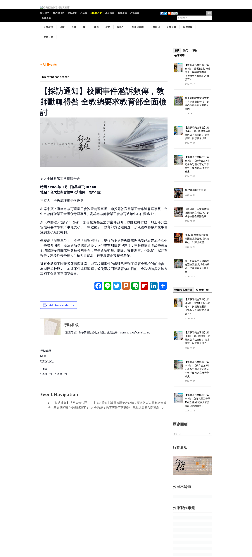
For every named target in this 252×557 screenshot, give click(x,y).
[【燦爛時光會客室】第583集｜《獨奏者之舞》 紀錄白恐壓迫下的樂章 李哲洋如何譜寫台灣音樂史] (178, 159)
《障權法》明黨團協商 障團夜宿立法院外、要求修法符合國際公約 (198, 212)
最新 (176, 50)
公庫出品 (46, 17)
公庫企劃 (171, 27)
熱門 (185, 50)
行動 (194, 50)
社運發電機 (138, 27)
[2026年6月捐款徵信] (178, 192)
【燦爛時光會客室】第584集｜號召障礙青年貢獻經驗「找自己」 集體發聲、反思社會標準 (197, 133)
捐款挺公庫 (96, 13)
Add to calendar (59, 305)
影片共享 (72, 13)
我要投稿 (122, 13)
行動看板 (134, 13)
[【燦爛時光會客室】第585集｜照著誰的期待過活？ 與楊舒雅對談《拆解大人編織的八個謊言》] (178, 67)
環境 (62, 27)
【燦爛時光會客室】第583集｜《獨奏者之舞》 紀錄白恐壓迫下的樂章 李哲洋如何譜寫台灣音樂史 (197, 164)
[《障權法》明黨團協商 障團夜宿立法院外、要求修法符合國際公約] (178, 211)
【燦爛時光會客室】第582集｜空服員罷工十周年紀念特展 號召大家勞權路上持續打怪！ (197, 400)
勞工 (85, 27)
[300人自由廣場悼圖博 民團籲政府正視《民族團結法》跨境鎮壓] (178, 237)
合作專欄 (187, 27)
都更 (108, 27)
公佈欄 (83, 13)
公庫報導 (48, 27)
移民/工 (121, 27)
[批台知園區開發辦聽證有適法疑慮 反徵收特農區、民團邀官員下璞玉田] (178, 263)
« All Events (48, 64)
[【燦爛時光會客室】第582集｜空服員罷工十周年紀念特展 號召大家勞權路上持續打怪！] (178, 397)
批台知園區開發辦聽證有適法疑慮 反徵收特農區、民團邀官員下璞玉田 (197, 266)
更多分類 (48, 37)
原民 (96, 27)
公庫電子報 (202, 289)
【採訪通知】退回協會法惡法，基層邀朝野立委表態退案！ (68, 405)
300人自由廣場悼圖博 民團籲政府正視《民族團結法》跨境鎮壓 (197, 238)
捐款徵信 (109, 13)
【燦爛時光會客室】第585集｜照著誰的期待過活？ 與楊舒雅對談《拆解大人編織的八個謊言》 (197, 72)
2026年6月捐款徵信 (195, 190)
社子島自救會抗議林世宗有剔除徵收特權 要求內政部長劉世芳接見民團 (197, 103)
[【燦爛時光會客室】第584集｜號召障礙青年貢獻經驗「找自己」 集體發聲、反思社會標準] (178, 130)
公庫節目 (155, 27)
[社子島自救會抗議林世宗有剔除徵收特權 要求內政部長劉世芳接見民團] (178, 100)
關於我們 (44, 13)
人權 (73, 27)
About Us (58, 13)
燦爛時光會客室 (183, 289)
